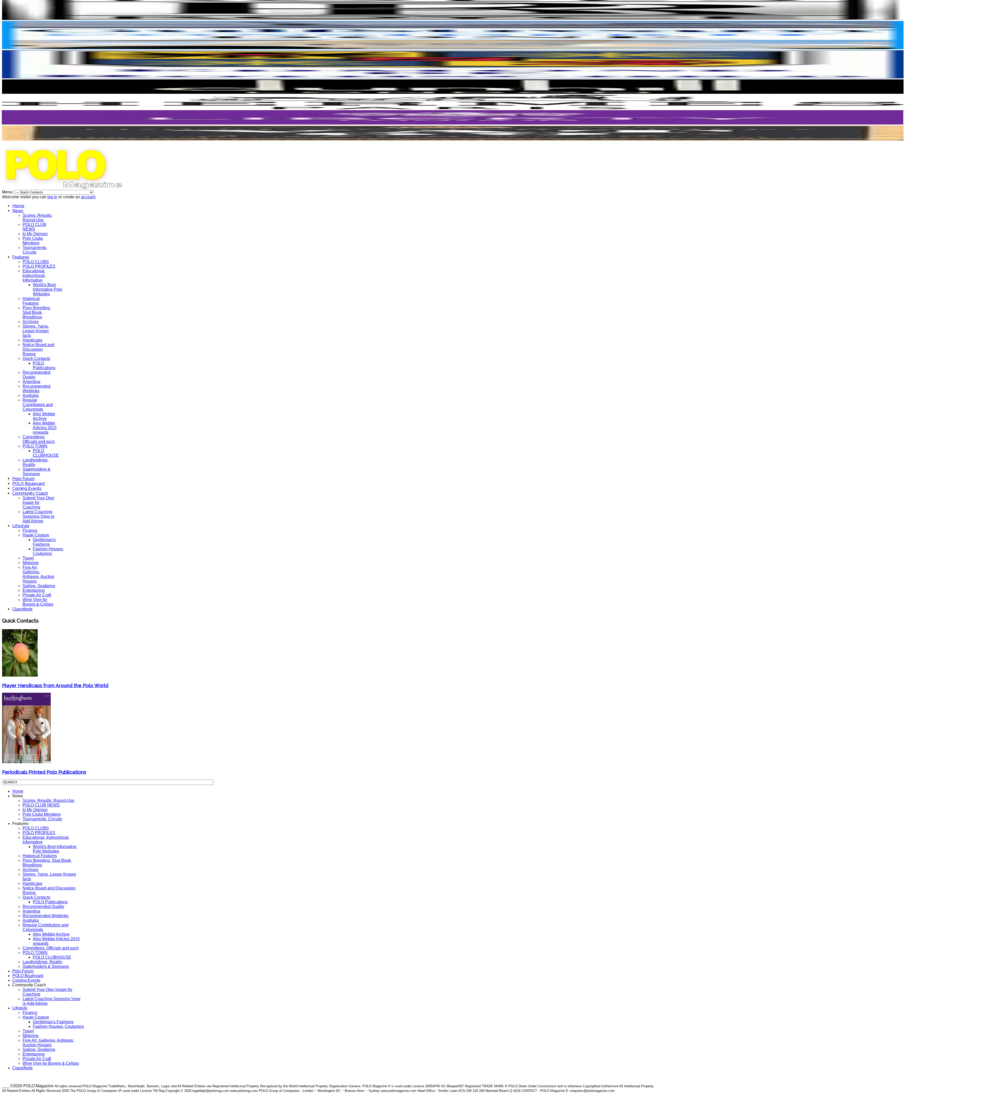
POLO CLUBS (36, 262)
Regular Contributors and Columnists (38, 404)
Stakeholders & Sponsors (36, 471)
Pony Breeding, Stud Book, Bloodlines (37, 312)
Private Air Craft (37, 595)
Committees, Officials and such (39, 439)
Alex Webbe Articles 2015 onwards (45, 427)
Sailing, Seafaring (39, 586)
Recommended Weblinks (36, 388)
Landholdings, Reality (42, 962)
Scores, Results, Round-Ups (37, 217)
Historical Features (31, 300)
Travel (28, 558)
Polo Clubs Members (33, 240)
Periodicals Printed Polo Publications (44, 772)
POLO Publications (44, 365)
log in (52, 197)
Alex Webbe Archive (44, 416)
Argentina (31, 381)
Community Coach (30, 493)
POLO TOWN (35, 446)
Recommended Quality (43, 906)
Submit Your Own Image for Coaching (38, 502)
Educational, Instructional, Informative (34, 275)
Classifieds (22, 609)
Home (18, 205)
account (88, 197)
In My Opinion (35, 234)
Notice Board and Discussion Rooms (38, 349)
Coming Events (27, 488)
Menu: (8, 192)
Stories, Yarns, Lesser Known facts (36, 331)
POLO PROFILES (39, 266)
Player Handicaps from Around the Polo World (55, 685)
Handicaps (32, 340)
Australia (31, 395)
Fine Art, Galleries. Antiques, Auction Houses (38, 574)
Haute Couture (36, 535)
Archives (30, 321)
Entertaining (34, 590)
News (17, 210)
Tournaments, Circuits (35, 249)
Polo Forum (23, 478)
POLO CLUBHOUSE (46, 453)
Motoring (30, 563)
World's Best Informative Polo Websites (47, 289)
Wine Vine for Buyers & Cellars (38, 601)
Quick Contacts (36, 358)
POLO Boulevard (28, 483)
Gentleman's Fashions (44, 541)
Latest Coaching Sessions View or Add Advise (38, 516)
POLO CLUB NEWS (34, 226)
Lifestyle (20, 525)
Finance (30, 530)
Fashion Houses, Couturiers (48, 551)
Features (20, 257)
